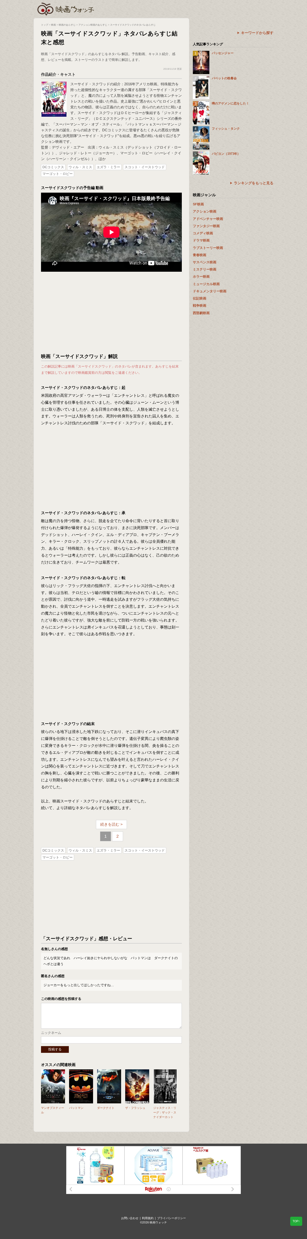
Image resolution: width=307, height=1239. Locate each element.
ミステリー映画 (204, 269)
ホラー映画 (201, 276)
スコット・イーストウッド (144, 167)
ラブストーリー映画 (208, 248)
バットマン (76, 1108)
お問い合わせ (129, 1218)
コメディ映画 (203, 233)
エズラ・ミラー (108, 167)
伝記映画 (199, 298)
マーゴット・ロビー (57, 174)
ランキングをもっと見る (253, 183)
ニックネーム (51, 1033)
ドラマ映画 (201, 240)
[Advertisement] (111, 312)
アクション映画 (204, 211)
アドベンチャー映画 (208, 219)
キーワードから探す (257, 33)
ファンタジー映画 (206, 226)
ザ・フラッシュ (135, 1108)
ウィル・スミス (80, 167)
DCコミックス (53, 167)
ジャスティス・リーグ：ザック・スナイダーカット (164, 1112)
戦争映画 (199, 305)
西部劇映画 (201, 313)
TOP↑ (296, 1221)
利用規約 (148, 1218)
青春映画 (199, 255)
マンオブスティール (52, 1110)
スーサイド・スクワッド (90, 84)
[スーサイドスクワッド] (54, 83)
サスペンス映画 (204, 262)
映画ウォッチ (66, 8)
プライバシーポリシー (171, 1218)
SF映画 (198, 204)
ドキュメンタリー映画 (209, 291)
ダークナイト (105, 1108)
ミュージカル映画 (206, 284)
